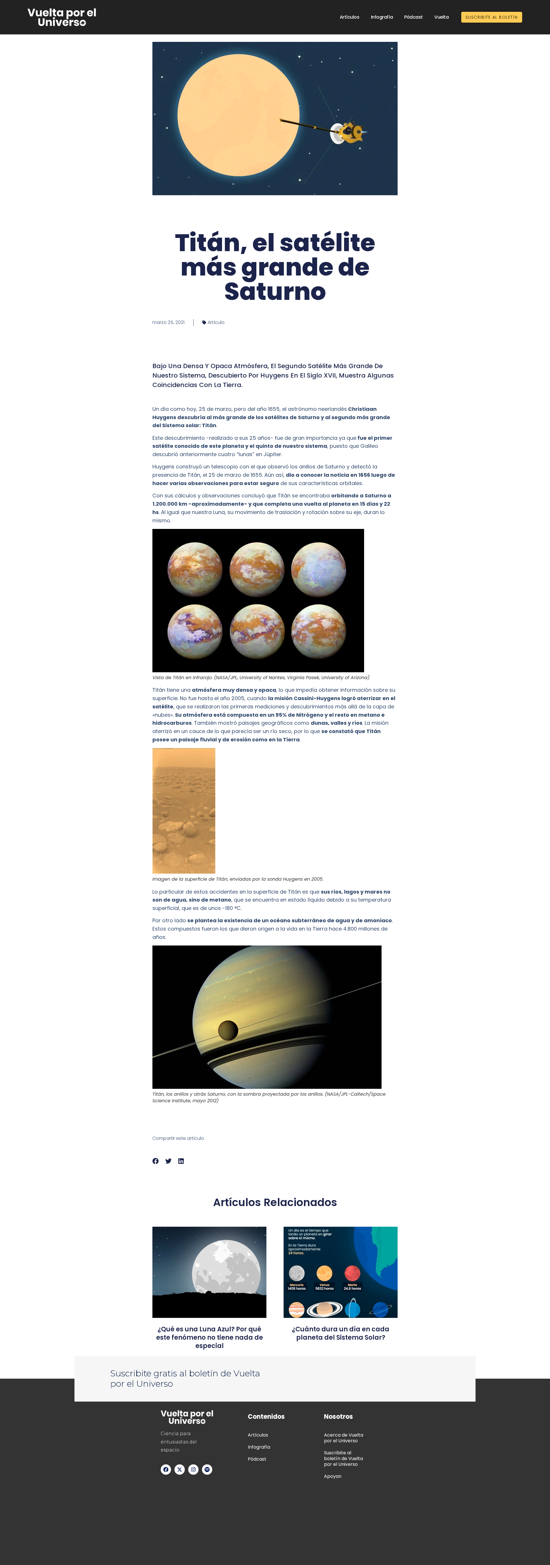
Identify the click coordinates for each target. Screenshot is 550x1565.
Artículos (350, 17)
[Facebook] (166, 1469)
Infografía (382, 17)
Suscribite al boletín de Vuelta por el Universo (343, 1458)
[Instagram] (193, 1469)
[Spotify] (207, 1469)
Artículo (216, 322)
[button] (155, 1161)
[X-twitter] (179, 1469)
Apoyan (332, 1476)
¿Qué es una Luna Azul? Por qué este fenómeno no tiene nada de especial (209, 1337)
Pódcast (413, 17)
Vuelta (441, 17)
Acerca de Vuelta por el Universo (343, 1438)
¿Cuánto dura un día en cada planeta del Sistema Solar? (340, 1333)
